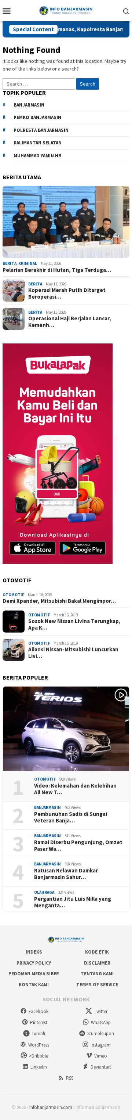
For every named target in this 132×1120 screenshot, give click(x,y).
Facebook (38, 1011)
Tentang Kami (97, 973)
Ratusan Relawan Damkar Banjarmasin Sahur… (66, 873)
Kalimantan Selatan (38, 143)
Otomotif (13, 594)
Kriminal (27, 263)
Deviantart (101, 1067)
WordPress (38, 1045)
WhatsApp (101, 1022)
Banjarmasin (47, 807)
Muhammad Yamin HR (37, 155)
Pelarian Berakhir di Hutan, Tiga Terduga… (57, 270)
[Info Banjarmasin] (65, 10)
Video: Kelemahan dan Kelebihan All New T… (75, 789)
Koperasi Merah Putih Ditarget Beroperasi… (67, 293)
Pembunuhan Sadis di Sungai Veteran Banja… (70, 817)
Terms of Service (97, 985)
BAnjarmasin (29, 105)
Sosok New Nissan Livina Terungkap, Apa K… (74, 624)
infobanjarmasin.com (50, 1107)
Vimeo (100, 1056)
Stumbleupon (100, 1033)
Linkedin (38, 1067)
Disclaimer (97, 963)
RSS (69, 1078)
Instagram (101, 1045)
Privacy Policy (33, 963)
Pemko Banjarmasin (37, 117)
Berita (9, 263)
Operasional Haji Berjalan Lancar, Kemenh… (69, 321)
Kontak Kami (34, 985)
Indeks (34, 952)
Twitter (100, 1011)
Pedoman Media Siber (33, 973)
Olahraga (44, 892)
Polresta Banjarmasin (41, 130)
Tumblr (38, 1033)
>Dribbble (38, 1056)
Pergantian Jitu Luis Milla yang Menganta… (72, 902)
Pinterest (38, 1022)
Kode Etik (97, 952)
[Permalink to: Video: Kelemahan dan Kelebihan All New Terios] (66, 729)
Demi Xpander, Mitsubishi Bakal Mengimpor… (59, 601)
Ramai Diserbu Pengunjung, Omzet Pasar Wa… (78, 845)
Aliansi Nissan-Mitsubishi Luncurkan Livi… (73, 652)
